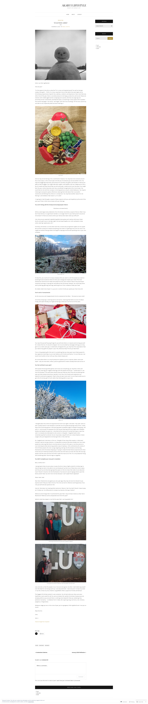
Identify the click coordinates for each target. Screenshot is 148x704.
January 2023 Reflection (78, 652)
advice (36, 645)
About (73, 14)
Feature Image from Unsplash (42, 621)
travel (97, 48)
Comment (80, 676)
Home (67, 14)
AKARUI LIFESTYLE (74, 5)
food (97, 45)
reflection (60, 20)
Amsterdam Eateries (41, 652)
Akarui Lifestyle (66, 26)
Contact (79, 14)
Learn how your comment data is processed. (68, 680)
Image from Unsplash (60, 339)
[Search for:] (104, 38)
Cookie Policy (31, 701)
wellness (47, 645)
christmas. (41, 645)
